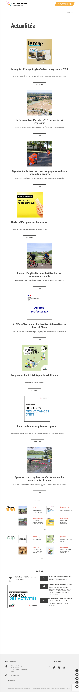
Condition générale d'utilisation (62, 688)
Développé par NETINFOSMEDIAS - (32, 688)
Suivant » (41, 501)
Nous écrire (11, 680)
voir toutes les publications (39, 559)
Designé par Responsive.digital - (16, 688)
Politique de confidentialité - (48, 688)
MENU (70, 12)
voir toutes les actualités (39, 530)
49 (38, 501)
